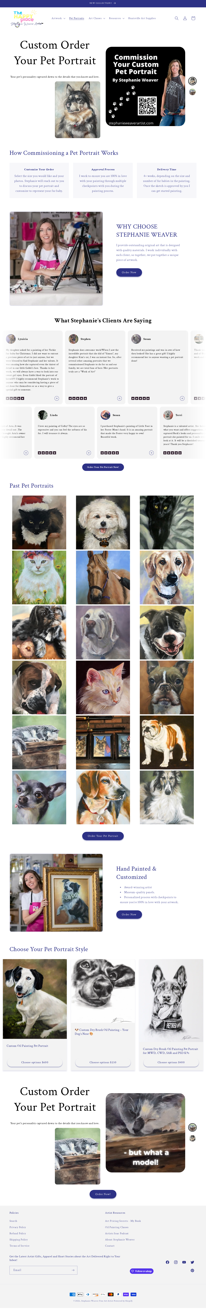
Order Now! (103, 1194)
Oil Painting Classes (116, 1227)
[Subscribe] (73, 1270)
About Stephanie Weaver (120, 1239)
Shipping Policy (19, 1239)
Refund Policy (18, 1233)
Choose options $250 (103, 1062)
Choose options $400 (171, 1062)
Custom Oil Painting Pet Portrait (27, 1046)
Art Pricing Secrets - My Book (123, 1221)
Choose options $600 (34, 1062)
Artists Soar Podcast (117, 1233)
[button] (58, 18)
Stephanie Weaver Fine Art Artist (97, 1301)
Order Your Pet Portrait (103, 836)
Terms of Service (20, 1246)
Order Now (129, 272)
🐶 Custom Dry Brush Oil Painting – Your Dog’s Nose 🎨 (101, 1032)
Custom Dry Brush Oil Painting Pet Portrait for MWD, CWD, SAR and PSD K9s (170, 1051)
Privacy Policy (18, 1227)
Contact (109, 1246)
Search (13, 1221)
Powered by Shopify (123, 1301)
